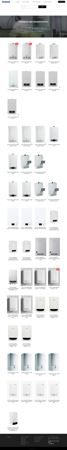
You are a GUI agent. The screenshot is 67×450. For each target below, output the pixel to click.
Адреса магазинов (47, 1)
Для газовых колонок (37, 438)
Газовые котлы (23, 441)
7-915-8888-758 (39, 31)
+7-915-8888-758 (51, 443)
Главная (17, 1)
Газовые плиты (23, 438)
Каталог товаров (25, 1)
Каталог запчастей (36, 1)
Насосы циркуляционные (24, 442)
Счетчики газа (23, 444)
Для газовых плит (37, 441)
